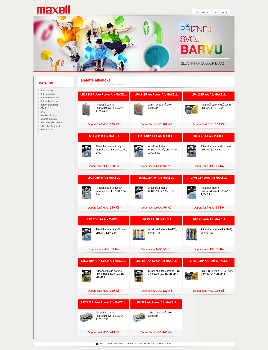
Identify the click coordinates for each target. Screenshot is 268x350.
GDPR (130, 343)
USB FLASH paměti (50, 126)
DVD (42, 112)
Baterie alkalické (48, 94)
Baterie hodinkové (49, 97)
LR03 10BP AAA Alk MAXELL (209, 260)
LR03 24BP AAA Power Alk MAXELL (103, 94)
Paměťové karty (48, 115)
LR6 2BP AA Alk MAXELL (103, 219)
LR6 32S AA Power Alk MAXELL (156, 302)
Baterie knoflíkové (49, 101)
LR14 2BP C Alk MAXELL (104, 136)
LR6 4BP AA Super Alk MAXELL (156, 260)
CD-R (43, 108)
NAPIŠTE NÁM (115, 343)
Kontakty (221, 12)
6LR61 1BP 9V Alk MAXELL (156, 177)
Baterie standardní (49, 104)
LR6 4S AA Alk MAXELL (156, 219)
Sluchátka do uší (48, 119)
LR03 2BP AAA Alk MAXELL (209, 177)
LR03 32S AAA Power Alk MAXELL (103, 302)
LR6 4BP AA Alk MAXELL (208, 136)
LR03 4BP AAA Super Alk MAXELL (103, 260)
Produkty (202, 12)
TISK (101, 343)
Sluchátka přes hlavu (51, 122)
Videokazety (46, 129)
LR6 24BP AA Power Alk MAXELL (156, 94)
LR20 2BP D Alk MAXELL (104, 177)
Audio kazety (47, 90)
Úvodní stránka (88, 84)
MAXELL (52, 9)
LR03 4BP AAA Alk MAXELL (156, 136)
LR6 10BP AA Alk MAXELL (209, 94)
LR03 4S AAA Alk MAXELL (209, 219)
